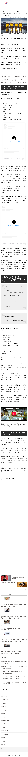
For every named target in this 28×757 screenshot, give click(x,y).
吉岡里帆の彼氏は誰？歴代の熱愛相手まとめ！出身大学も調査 (14, 662)
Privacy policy (11, 753)
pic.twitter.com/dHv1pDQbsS (10, 301)
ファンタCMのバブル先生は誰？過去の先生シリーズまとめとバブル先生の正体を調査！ (14, 677)
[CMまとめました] (14, 5)
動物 (4, 741)
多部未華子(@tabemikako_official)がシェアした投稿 (16, 158)
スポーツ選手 (6, 720)
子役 (4, 737)
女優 (2, 8)
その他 (4, 710)
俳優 (4, 727)
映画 (4, 713)
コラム (4, 706)
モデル (4, 693)
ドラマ (4, 717)
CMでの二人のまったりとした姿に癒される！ (13, 82)
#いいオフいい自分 (8, 299)
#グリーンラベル (8, 297)
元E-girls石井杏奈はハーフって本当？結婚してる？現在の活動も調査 (15, 667)
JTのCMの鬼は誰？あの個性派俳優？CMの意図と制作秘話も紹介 (14, 683)
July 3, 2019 (7, 306)
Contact (17, 753)
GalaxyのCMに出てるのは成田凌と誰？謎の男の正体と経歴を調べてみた (15, 672)
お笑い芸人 (5, 734)
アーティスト (6, 730)
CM (4, 744)
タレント (5, 703)
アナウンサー (6, 699)
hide (7, 72)
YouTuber (5, 696)
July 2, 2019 (20, 320)
